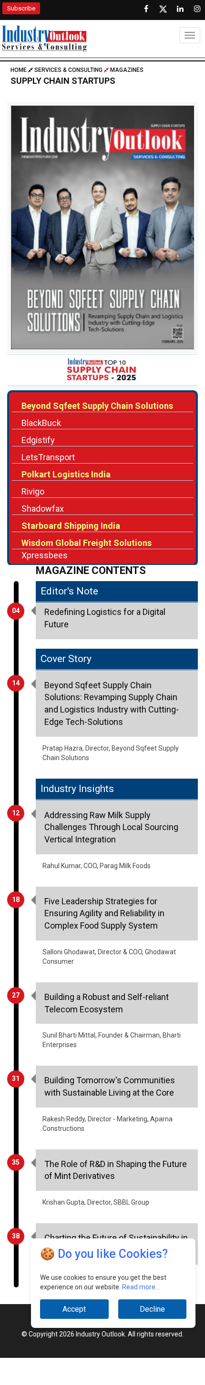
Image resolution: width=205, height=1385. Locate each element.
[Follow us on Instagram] (197, 9)
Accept (74, 1309)
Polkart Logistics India (66, 474)
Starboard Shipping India (70, 526)
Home (19, 70)
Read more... (141, 1287)
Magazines (127, 70)
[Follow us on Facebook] (146, 9)
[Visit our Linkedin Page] (180, 9)
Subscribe (21, 8)
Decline (152, 1309)
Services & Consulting (68, 70)
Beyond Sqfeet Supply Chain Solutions (97, 406)
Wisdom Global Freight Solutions (86, 543)
